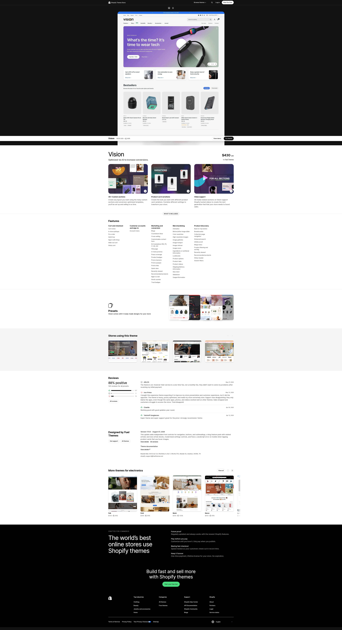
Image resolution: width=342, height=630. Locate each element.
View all (221, 470)
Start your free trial (171, 584)
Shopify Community (190, 609)
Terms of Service (114, 622)
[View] (122, 352)
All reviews (113, 401)
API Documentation (190, 605)
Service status (214, 612)
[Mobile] (173, 8)
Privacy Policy (126, 622)
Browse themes (199, 2)
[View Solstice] (179, 307)
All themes (125, 441)
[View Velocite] (190, 307)
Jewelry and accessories (142, 609)
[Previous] (228, 335)
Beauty (136, 605)
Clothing (136, 602)
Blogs (186, 612)
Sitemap (156, 622)
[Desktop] (169, 8)
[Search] (212, 2)
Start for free (227, 2)
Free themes (163, 605)
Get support (114, 441)
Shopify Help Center (191, 602)
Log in (218, 2)
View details (145, 442)
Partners (212, 605)
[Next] (232, 335)
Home (136, 612)
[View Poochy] (201, 307)
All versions (154, 442)
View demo (217, 138)
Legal (211, 609)
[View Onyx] (212, 307)
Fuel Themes (229, 159)
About (211, 602)
